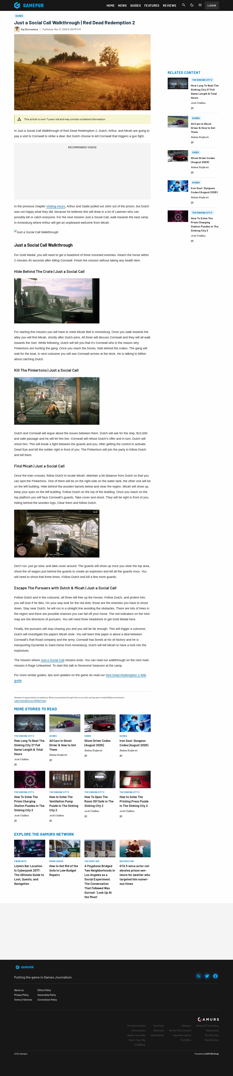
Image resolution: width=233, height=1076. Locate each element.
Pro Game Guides (136, 1025)
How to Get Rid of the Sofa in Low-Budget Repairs (63, 870)
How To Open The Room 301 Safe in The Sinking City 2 (99, 801)
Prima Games (138, 1030)
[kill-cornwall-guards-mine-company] (56, 556)
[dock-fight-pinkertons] (56, 423)
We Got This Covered (180, 1030)
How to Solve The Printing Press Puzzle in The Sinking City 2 (134, 801)
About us (19, 990)
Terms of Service (23, 999)
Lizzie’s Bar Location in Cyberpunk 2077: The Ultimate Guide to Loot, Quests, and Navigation (29, 875)
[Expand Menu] (200, 5)
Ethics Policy (44, 990)
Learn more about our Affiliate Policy (30, 700)
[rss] (198, 976)
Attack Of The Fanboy (207, 1025)
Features (151, 5)
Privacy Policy (21, 994)
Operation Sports (182, 1035)
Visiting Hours (55, 206)
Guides (135, 5)
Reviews (169, 5)
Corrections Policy (47, 999)
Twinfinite (158, 1025)
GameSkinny (157, 1035)
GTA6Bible (140, 1044)
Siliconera (158, 1030)
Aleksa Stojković (58, 754)
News (122, 5)
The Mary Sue (212, 1035)
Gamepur (186, 1025)
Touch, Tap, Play (136, 1040)
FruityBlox (185, 1040)
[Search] (183, 5)
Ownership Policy (47, 994)
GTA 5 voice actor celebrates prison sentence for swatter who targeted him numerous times (135, 875)
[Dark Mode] (191, 5)
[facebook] (215, 976)
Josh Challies (21, 759)
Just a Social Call (52, 660)
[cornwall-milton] (56, 322)
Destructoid (212, 1030)
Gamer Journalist (136, 1035)
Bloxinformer (212, 1040)
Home (111, 5)
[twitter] (207, 976)
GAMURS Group (212, 1054)
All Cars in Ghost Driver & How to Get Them (62, 745)
